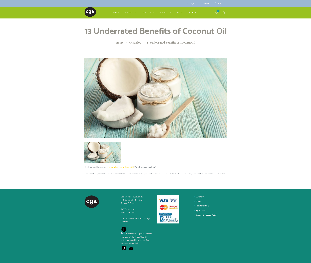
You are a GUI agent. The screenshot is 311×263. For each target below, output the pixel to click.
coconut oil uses (200, 174)
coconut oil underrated (169, 174)
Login (192, 3)
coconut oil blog (138, 174)
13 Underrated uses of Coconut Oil (120, 167)
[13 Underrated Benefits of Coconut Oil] (155, 98)
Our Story (200, 197)
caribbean (93, 174)
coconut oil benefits (123, 174)
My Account (201, 210)
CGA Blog (135, 42)
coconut (101, 174)
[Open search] (224, 12)
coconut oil (110, 174)
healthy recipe (219, 174)
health (210, 174)
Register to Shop (202, 206)
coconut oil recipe (152, 174)
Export (198, 201)
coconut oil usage (186, 174)
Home (120, 42)
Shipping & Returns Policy (206, 215)
